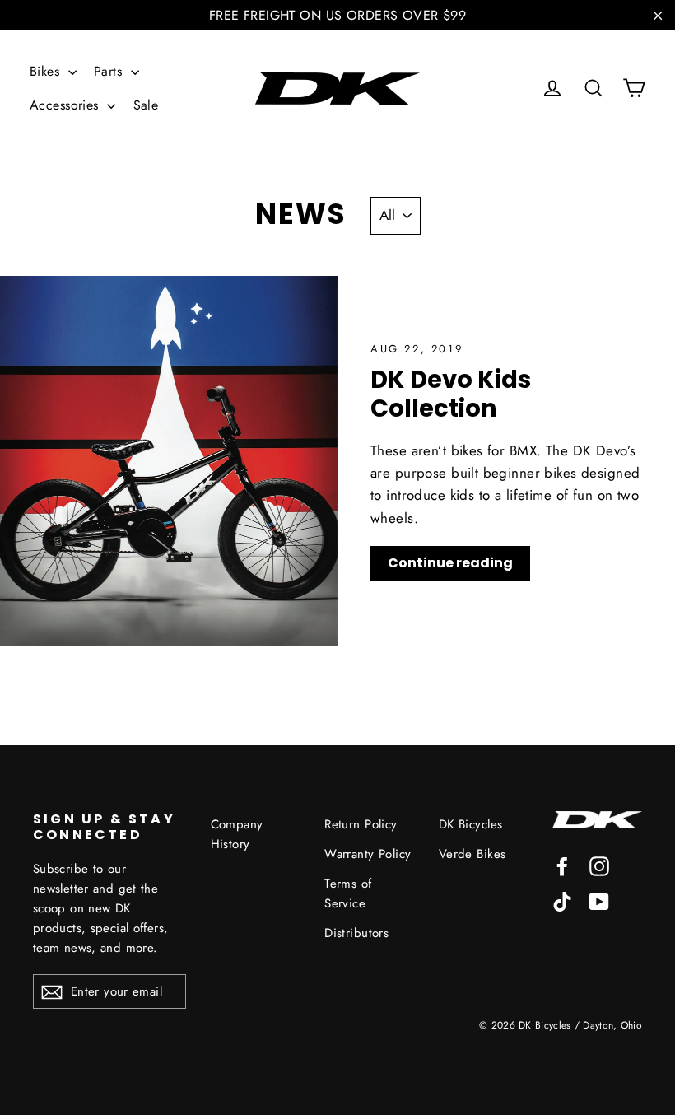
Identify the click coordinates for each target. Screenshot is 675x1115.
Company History (237, 834)
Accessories (66, 105)
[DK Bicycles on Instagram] (599, 865)
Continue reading (450, 562)
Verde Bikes (472, 854)
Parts (110, 71)
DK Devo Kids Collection (450, 394)
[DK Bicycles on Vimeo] (562, 900)
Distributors (356, 933)
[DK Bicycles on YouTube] (599, 900)
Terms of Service (347, 893)
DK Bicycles (471, 824)
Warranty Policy (367, 854)
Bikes (47, 71)
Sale (146, 105)
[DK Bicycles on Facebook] (562, 865)
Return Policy (361, 824)
